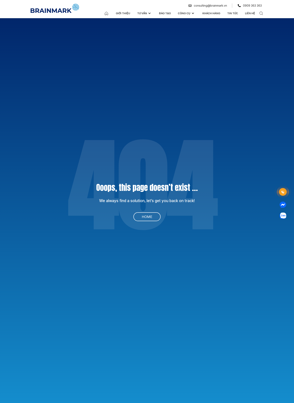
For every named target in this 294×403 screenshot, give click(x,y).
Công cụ (184, 13)
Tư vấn (142, 13)
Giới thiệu (123, 13)
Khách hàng (211, 13)
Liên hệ (250, 13)
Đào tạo (165, 13)
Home (147, 217)
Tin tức (232, 13)
